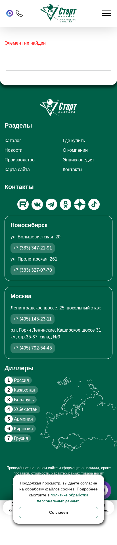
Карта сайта (17, 169)
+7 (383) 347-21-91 (32, 248)
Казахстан (21, 390)
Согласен (58, 512)
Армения (20, 419)
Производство (20, 159)
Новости (13, 150)
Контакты (72, 169)
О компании (75, 150)
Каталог (13, 140)
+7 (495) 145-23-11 (32, 319)
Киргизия (20, 428)
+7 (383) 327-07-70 (32, 270)
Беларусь (20, 399)
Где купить (74, 140)
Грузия (17, 438)
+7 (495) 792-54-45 (32, 348)
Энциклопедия (78, 159)
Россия (18, 380)
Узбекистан (22, 409)
